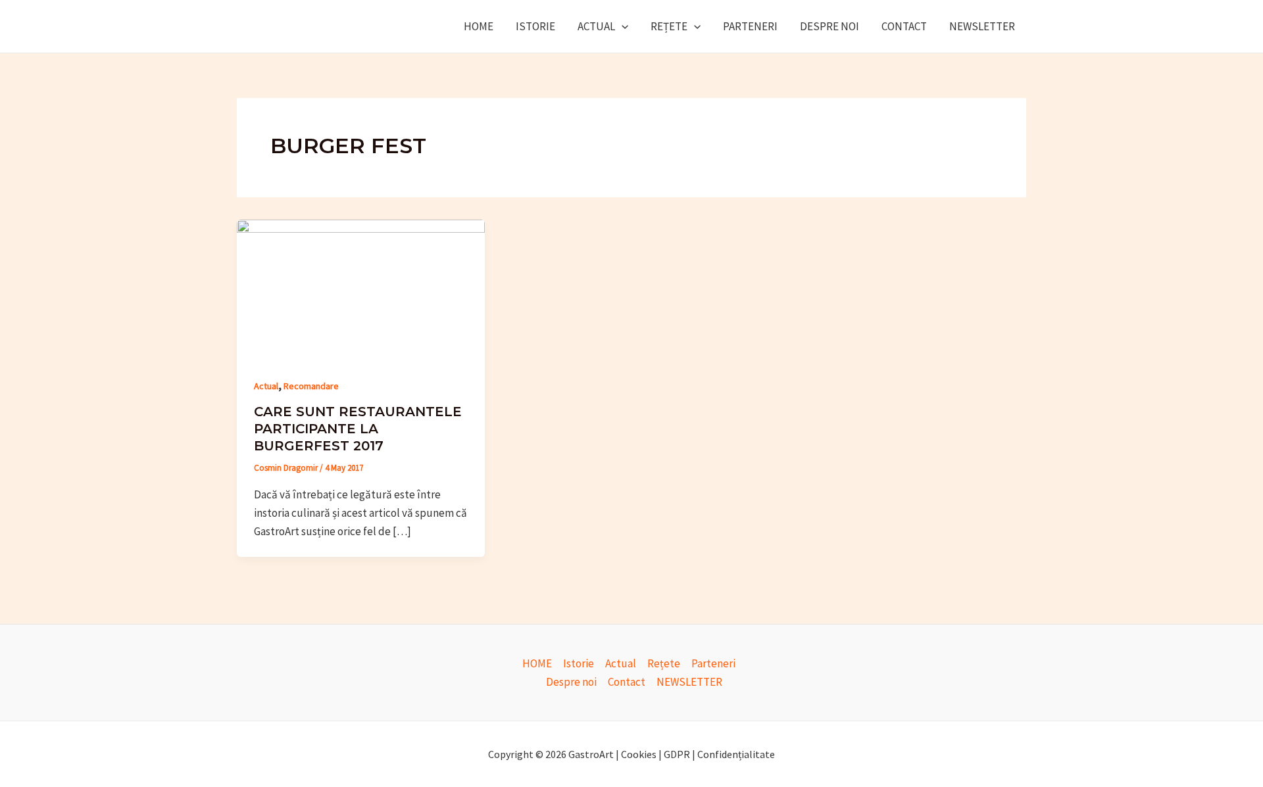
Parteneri (750, 26)
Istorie (535, 26)
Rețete (669, 26)
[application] (621, 26)
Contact (904, 26)
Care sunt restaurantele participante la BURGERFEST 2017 (358, 429)
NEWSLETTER (982, 26)
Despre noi (829, 26)
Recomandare (311, 386)
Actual (596, 26)
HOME (478, 26)
